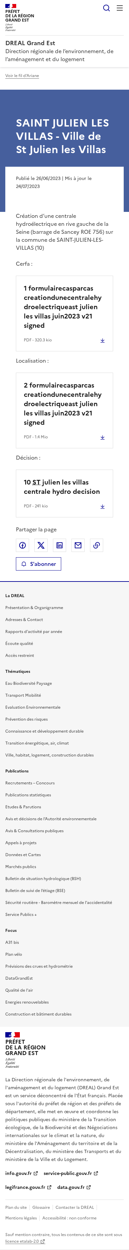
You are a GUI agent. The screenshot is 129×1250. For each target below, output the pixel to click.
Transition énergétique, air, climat (37, 743)
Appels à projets (20, 843)
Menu (119, 8)
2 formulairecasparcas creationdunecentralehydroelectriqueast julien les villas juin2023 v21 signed (63, 403)
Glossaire (41, 1207)
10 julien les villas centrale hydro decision (62, 486)
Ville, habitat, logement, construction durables (49, 755)
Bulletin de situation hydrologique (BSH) (43, 879)
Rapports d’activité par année (33, 632)
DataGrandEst (19, 978)
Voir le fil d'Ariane (22, 76)
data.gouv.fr (71, 1187)
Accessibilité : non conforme (69, 1218)
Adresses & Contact (24, 620)
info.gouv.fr (18, 1173)
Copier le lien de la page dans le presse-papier (96, 545)
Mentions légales (21, 1218)
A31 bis (12, 942)
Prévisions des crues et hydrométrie (39, 966)
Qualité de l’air (19, 990)
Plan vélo (13, 954)
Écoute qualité (19, 644)
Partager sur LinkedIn (59, 545)
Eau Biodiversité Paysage (28, 683)
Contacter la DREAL (75, 1207)
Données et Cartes (23, 855)
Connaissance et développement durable (44, 731)
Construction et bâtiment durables (38, 1014)
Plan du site (16, 1207)
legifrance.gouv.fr (25, 1187)
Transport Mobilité (23, 695)
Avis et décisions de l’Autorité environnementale (51, 819)
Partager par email (78, 545)
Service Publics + (21, 915)
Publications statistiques (28, 795)
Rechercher (106, 8)
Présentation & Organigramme (34, 608)
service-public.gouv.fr (68, 1173)
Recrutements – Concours (30, 783)
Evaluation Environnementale (33, 707)
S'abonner (43, 564)
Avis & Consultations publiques (34, 831)
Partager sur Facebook (22, 545)
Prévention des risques (26, 719)
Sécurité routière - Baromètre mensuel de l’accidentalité (58, 903)
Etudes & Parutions (23, 807)
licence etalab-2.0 (22, 1241)
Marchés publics (20, 867)
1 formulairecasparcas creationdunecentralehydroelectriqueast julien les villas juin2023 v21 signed (63, 306)
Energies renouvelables (27, 1002)
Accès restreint (19, 656)
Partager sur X (41, 545)
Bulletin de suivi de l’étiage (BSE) (35, 891)
